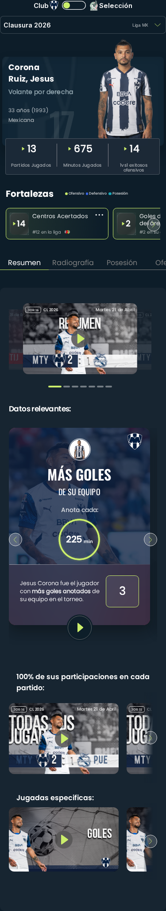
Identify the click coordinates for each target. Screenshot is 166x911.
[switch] (73, 5)
